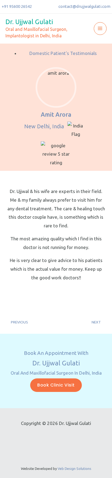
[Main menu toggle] (100, 28)
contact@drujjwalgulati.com (84, 6)
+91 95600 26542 (17, 6)
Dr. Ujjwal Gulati (29, 21)
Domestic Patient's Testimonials (63, 53)
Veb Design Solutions (74, 468)
